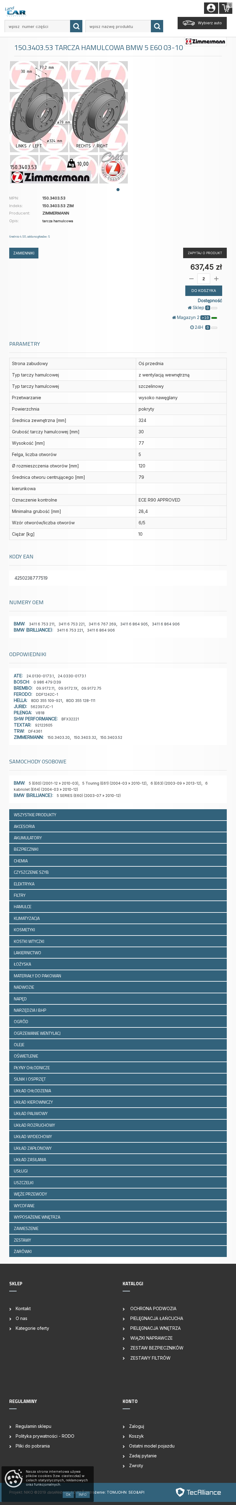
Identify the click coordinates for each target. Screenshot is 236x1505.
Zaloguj (136, 1426)
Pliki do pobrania (33, 1445)
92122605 (44, 725)
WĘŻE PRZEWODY (31, 1194)
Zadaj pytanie (143, 1455)
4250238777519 (31, 578)
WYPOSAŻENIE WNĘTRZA (37, 1217)
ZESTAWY (23, 1240)
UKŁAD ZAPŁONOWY (33, 1148)
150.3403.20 (58, 737)
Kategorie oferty (32, 1328)
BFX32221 (70, 719)
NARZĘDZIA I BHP (30, 1010)
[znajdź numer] (76, 26)
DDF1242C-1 (47, 694)
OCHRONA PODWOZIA (152, 1308)
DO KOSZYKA (203, 290)
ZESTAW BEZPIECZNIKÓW (156, 1347)
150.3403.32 (85, 737)
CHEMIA (21, 860)
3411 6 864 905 (134, 624)
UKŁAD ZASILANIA (30, 1159)
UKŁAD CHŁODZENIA (33, 1090)
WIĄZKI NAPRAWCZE (151, 1338)
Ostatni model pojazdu (152, 1445)
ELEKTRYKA (24, 884)
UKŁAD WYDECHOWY (33, 1136)
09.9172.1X (67, 688)
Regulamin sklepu (33, 1426)
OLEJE (19, 1044)
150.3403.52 (111, 737)
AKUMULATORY (28, 837)
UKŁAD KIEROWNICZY (34, 1102)
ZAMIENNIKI (23, 253)
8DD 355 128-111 (80, 700)
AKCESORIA (25, 826)
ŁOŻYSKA (23, 964)
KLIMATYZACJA (27, 918)
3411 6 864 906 (166, 624)
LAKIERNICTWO (28, 952)
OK (68, 1494)
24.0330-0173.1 (72, 676)
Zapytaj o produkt (205, 253)
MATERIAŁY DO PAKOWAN (38, 975)
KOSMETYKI (25, 929)
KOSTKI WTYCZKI (29, 941)
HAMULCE (23, 906)
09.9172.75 (91, 688)
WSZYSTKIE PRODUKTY (35, 814)
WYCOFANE (24, 1205)
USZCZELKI (24, 1182)
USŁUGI (21, 1171)
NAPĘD (21, 998)
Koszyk (136, 1436)
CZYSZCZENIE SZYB (32, 872)
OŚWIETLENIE (26, 1056)
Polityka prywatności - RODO (45, 1436)
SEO (132, 1492)
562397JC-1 (42, 706)
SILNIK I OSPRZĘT (30, 1079)
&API (140, 1492)
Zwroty (136, 1465)
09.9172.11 (45, 688)
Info (83, 1494)
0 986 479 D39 (47, 682)
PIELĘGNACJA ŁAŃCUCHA (156, 1318)
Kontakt (23, 1308)
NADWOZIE (24, 987)
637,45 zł (206, 266)
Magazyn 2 (193, 317)
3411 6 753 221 (71, 624)
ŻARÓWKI (23, 1251)
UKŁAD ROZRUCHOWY (35, 1125)
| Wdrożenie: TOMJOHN (105, 1492)
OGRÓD (21, 1021)
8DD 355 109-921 (46, 700)
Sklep (201, 307)
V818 (40, 713)
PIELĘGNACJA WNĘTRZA (155, 1328)
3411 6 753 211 (41, 624)
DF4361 (35, 731)
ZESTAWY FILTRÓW (150, 1358)
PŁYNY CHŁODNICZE (32, 1067)
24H (202, 327)
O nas (21, 1318)
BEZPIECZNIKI (26, 849)
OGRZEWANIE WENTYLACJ (37, 1033)
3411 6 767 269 (102, 624)
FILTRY (20, 895)
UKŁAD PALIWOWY (31, 1113)
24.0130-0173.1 (40, 676)
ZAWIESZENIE (26, 1228)
